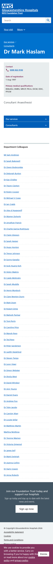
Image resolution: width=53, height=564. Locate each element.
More (21, 30)
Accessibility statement (14, 532)
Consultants (9, 46)
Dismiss (43, 554)
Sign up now (26, 509)
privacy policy (21, 560)
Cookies (7, 536)
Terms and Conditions (13, 540)
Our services (9, 42)
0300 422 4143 (16, 70)
